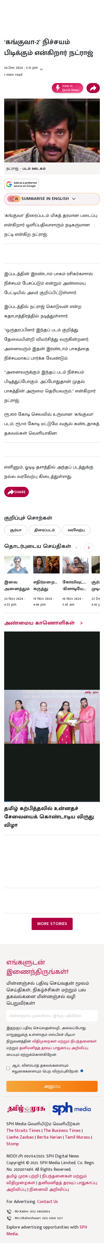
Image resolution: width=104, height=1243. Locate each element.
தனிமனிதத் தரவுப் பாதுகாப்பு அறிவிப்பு (53, 1048)
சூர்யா (15, 530)
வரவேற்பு (76, 530)
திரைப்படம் (44, 530)
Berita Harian (49, 1137)
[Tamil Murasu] (26, 1108)
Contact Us (47, 1202)
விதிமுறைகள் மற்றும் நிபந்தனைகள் (64, 1041)
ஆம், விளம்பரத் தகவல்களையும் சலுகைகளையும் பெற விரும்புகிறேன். (50, 1068)
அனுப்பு (52, 1086)
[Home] (71, 1108)
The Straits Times (23, 1130)
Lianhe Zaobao (20, 1137)
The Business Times (62, 1130)
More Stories (52, 924)
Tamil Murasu (77, 1137)
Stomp (12, 1144)
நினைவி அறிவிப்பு (49, 1189)
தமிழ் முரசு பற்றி (22, 1176)
